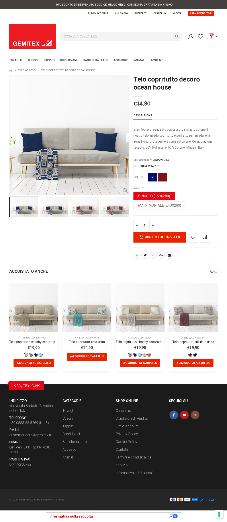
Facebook (137, 255)
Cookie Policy (126, 442)
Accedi (176, 13)
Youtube (184, 414)
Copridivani (38, 338)
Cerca (177, 36)
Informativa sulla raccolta (71, 516)
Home (11, 70)
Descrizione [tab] (142, 115)
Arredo (26, 338)
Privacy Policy (127, 434)
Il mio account (98, 13)
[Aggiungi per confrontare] (205, 237)
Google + (161, 255)
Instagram (195, 414)
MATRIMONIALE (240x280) (159, 205)
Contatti (122, 449)
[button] (212, 271)
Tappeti (68, 426)
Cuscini (68, 418)
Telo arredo (27, 70)
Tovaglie (69, 410)
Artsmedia (58, 499)
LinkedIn (153, 255)
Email (169, 255)
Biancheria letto (75, 442)
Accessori (70, 449)
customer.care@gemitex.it (30, 435)
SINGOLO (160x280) (154, 196)
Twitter (145, 255)
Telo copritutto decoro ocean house (166, 83)
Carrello (159, 13)
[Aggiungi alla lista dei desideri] (193, 237)
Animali (68, 457)
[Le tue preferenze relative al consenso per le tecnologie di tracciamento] (219, 514)
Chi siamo (121, 13)
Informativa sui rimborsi (134, 473)
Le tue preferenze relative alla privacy (133, 516)
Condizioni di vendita (132, 418)
